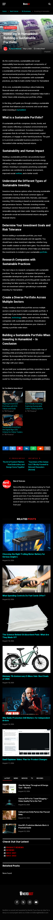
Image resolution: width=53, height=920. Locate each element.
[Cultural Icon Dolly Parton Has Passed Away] (9, 815)
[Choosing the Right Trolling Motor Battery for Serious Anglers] (26, 537)
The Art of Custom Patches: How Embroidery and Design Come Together (14, 464)
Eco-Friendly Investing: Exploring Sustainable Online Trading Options (34, 406)
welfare (19, 173)
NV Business (10, 28)
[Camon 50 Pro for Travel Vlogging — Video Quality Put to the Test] (9, 802)
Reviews (39, 778)
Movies (25, 778)
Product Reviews (15, 847)
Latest (7, 778)
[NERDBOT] (26, 3)
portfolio (43, 252)
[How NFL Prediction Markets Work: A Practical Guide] (9, 828)
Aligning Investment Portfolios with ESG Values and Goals (10, 406)
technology (16, 317)
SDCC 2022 (11, 856)
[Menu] (4, 4)
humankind (21, 110)
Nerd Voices (16, 49)
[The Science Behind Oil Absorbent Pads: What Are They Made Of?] (26, 617)
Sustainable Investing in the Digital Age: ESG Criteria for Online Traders (12, 429)
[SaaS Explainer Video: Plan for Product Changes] (26, 742)
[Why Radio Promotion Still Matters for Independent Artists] (26, 701)
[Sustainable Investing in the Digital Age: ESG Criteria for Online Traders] (12, 420)
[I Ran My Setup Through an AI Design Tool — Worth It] (9, 788)
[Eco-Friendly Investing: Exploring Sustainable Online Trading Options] (35, 396)
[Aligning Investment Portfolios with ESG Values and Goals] (12, 396)
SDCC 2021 (11, 853)
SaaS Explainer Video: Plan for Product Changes (24, 759)
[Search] (49, 4)
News (16, 778)
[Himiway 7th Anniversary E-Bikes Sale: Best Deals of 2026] (26, 659)
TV (32, 778)
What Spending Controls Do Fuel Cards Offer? (23, 596)
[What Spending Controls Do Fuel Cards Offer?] (26, 578)
